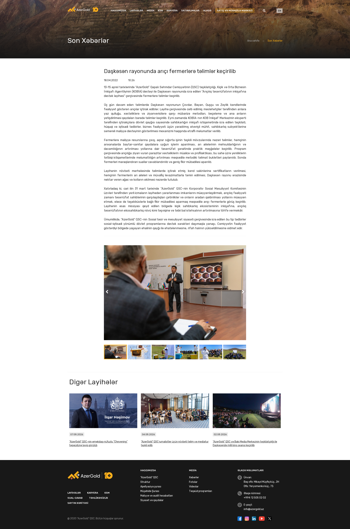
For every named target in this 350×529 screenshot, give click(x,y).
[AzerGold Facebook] (240, 518)
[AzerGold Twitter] (269, 518)
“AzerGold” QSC (149, 477)
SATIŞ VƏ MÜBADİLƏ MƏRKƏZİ (235, 10)
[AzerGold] (82, 9)
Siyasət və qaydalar (152, 500)
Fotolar (193, 482)
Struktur (145, 482)
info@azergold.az (254, 509)
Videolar (194, 486)
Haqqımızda (118, 10)
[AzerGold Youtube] (262, 518)
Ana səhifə (253, 40)
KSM (160, 10)
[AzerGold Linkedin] (254, 518)
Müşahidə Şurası (149, 491)
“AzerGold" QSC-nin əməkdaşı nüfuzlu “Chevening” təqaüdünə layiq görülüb (98, 443)
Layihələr (136, 10)
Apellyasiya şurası (150, 486)
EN (279, 10)
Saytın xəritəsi (77, 503)
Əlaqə (207, 10)
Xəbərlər (194, 477)
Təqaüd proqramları (200, 491)
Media (150, 10)
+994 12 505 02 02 (255, 497)
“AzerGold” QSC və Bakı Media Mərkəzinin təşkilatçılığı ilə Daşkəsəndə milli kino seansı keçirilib (245, 443)
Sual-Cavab (75, 498)
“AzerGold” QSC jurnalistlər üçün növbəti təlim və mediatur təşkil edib (175, 443)
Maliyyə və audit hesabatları (156, 495)
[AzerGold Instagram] (247, 518)
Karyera (172, 10)
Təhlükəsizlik (98, 498)
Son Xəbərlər (275, 40)
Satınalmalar (190, 10)
